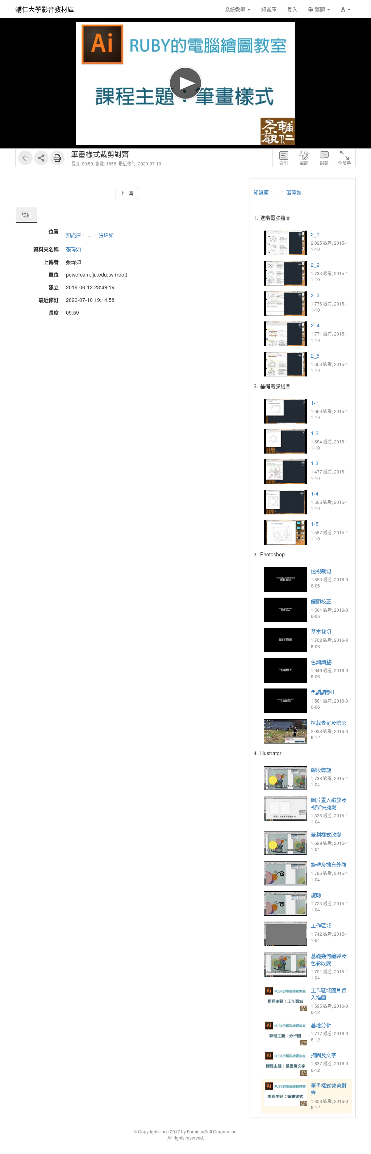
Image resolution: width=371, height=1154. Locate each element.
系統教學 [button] (236, 9)
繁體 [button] (319, 9)
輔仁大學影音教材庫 (44, 9)
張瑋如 (106, 235)
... (90, 235)
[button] (345, 9)
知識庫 (73, 235)
